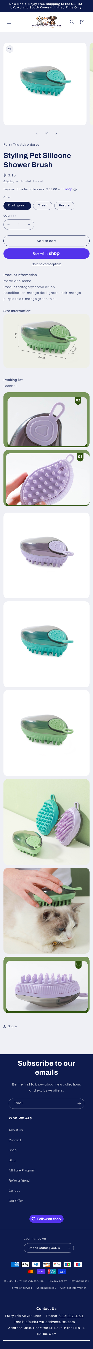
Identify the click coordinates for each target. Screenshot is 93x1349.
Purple (64, 205)
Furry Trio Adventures (29, 1281)
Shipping (8, 181)
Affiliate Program (22, 1170)
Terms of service (21, 1288)
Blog (12, 1160)
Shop (13, 1150)
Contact (15, 1140)
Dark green (17, 205)
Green (43, 205)
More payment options (46, 264)
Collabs (14, 1190)
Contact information (73, 1288)
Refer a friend (19, 1180)
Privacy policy (57, 1281)
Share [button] (12, 1026)
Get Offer (16, 1200)
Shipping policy (46, 1288)
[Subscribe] (79, 1103)
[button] (9, 22)
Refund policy (80, 1281)
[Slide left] (37, 133)
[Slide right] (56, 133)
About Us (16, 1130)
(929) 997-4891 (71, 1316)
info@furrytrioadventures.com (50, 1322)
